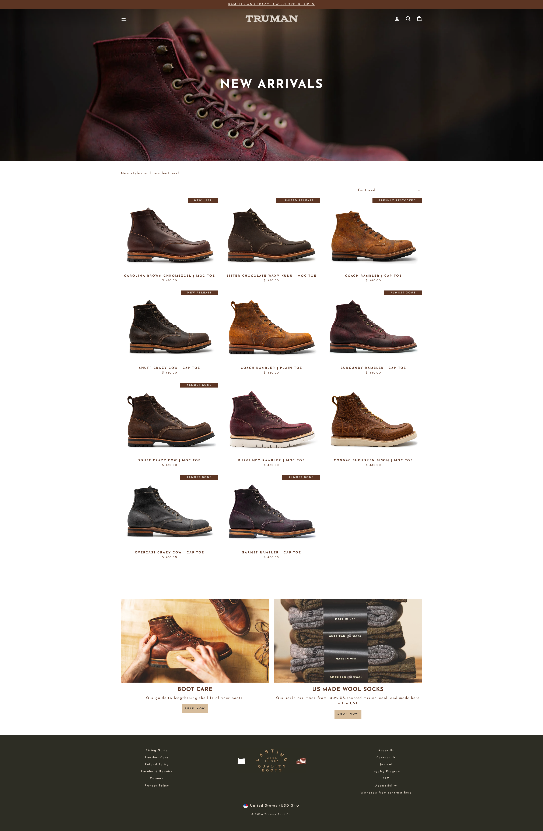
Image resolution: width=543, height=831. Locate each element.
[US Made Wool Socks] (348, 640)
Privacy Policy (156, 785)
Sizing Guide (157, 750)
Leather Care (156, 757)
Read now (195, 708)
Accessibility (386, 785)
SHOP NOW (347, 714)
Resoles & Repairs (157, 771)
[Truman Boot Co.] (271, 18)
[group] (271, 4)
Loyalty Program (386, 771)
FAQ (386, 778)
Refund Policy (157, 764)
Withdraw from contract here (386, 792)
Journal (386, 764)
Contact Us (386, 757)
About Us (386, 750)
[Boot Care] (195, 640)
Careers (157, 778)
